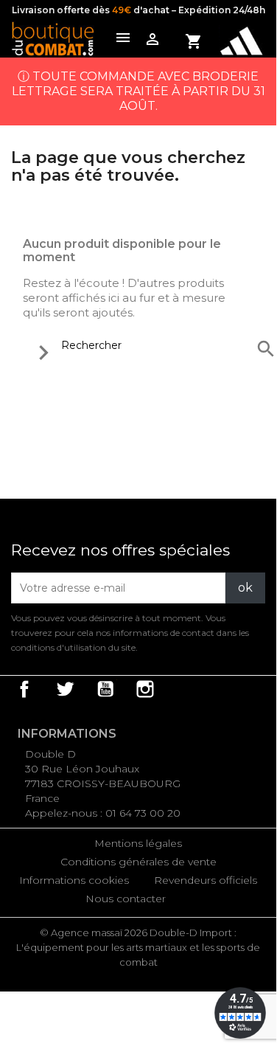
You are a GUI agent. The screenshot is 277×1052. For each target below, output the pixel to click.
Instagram (145, 689)
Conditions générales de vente (138, 861)
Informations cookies (74, 880)
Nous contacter (125, 898)
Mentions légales (138, 843)
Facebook (24, 689)
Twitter (65, 689)
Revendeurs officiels (205, 880)
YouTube (105, 689)
